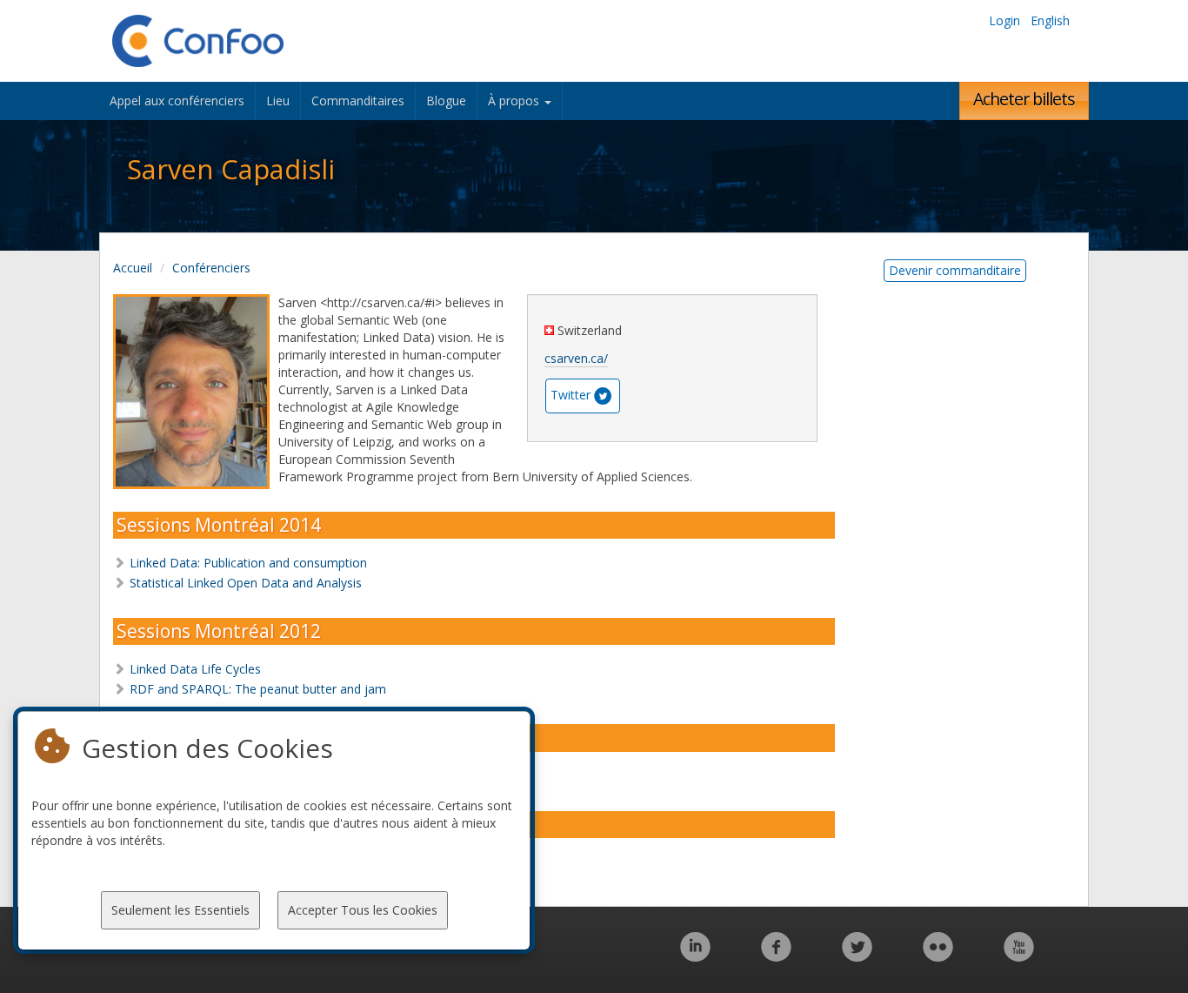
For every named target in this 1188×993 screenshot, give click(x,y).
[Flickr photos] (938, 956)
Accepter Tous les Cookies (362, 910)
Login (1004, 20)
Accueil (132, 267)
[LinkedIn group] (695, 956)
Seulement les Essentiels (180, 910)
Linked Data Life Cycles (195, 669)
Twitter (571, 394)
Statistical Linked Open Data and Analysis (246, 582)
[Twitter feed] (857, 956)
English (1050, 20)
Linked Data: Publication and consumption (248, 562)
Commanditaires (357, 100)
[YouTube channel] (1019, 956)
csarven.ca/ (576, 358)
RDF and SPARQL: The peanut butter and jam (258, 689)
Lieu (278, 100)
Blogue (446, 100)
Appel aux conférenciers (177, 100)
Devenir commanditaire (955, 270)
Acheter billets (1024, 99)
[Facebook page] (776, 956)
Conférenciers (211, 267)
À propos (515, 100)
